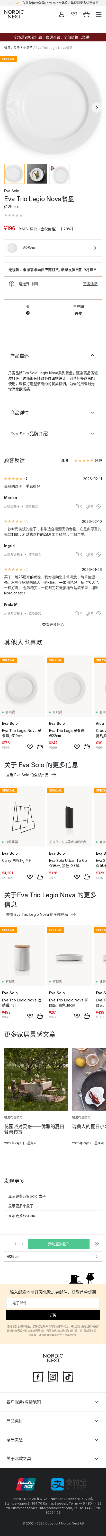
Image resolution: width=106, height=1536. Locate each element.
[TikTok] (67, 1376)
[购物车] (86, 14)
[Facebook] (38, 1376)
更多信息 (90, 283)
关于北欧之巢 (18, 1458)
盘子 (17, 48)
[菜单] (99, 14)
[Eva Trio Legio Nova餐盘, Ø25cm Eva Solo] (53, 107)
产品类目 (14, 1420)
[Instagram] (53, 1376)
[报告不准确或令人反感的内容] (98, 506)
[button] (13, 215)
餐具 (7, 48)
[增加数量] (22, 1244)
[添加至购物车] (40, 746)
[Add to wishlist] (30, 746)
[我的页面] (62, 14)
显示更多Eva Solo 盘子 (27, 1196)
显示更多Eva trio (21, 1215)
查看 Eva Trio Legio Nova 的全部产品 (37, 914)
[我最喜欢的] (74, 14)
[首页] (14, 14)
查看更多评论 (53, 624)
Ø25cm (13, 1256)
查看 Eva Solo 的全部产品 (27, 775)
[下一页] (97, 108)
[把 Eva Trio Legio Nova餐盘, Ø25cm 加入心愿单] (97, 1244)
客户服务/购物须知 (23, 1401)
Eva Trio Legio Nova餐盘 (54, 48)
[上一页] (9, 108)
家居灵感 (14, 1439)
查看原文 (32, 506)
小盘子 (27, 48)
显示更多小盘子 (20, 1206)
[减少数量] (7, 1244)
